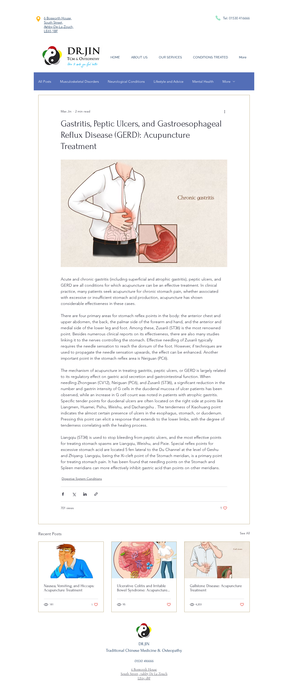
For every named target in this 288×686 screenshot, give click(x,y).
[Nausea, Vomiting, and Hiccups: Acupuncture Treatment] (71, 560)
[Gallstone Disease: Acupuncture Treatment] (217, 560)
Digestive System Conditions (82, 479)
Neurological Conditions (126, 81)
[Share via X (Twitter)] (74, 494)
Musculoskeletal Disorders (79, 81)
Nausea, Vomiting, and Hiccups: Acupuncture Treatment (69, 588)
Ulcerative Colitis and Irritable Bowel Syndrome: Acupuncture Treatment (142, 588)
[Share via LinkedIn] (85, 494)
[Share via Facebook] (63, 494)
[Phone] (218, 18)
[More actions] (224, 111)
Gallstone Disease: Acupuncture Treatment (216, 588)
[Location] (38, 19)
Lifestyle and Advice (168, 81)
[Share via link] (96, 494)
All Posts (44, 81)
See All (245, 533)
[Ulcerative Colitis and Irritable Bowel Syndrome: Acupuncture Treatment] (144, 560)
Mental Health (203, 81)
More (226, 81)
